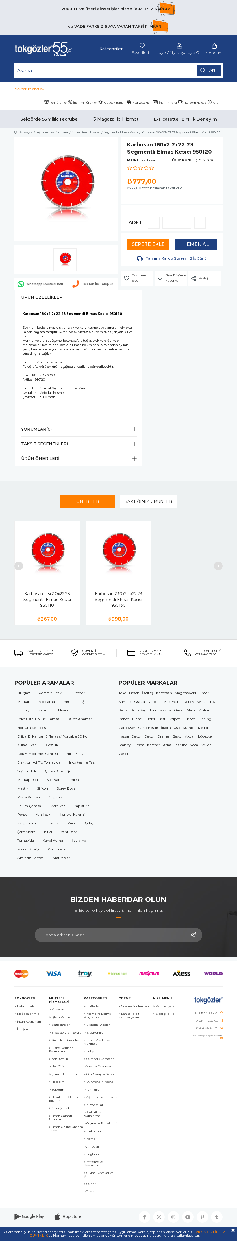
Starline (180, 745)
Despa (139, 745)
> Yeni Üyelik (58, 1059)
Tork (153, 710)
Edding (23, 710)
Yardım (218, 102)
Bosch (134, 693)
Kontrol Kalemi (72, 814)
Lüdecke (205, 736)
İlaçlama (79, 840)
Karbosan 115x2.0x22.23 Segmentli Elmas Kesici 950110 (47, 599)
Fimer (204, 693)
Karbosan (164, 693)
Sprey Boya (66, 788)
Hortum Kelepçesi (32, 727)
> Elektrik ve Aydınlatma (93, 1114)
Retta (123, 710)
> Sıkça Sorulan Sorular (66, 1032)
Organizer (57, 797)
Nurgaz (23, 693)
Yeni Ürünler (58, 102)
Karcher (153, 745)
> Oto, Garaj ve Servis (99, 1074)
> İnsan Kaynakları (27, 1021)
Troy (212, 701)
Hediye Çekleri (141, 102)
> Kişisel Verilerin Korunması (61, 1049)
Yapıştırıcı (82, 806)
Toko (122, 693)
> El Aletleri (92, 1006)
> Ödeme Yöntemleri (133, 1006)
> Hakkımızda (24, 1006)
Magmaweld (185, 693)
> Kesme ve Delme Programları (97, 1015)
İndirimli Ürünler (85, 102)
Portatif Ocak (50, 693)
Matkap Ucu (27, 779)
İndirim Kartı (168, 102)
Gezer (179, 710)
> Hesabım (57, 1082)
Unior (150, 719)
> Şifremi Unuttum (63, 1074)
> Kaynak (90, 1139)
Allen (75, 779)
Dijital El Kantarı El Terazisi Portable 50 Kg (52, 736)
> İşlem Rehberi (60, 1017)
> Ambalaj (91, 1146)
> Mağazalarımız (26, 1014)
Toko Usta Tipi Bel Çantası (38, 719)
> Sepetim (56, 1089)
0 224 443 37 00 (207, 1021)
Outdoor (77, 693)
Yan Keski (43, 814)
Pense (22, 814)
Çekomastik (148, 727)
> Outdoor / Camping (99, 1059)
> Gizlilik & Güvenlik (64, 1040)
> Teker (89, 1191)
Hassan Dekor (129, 736)
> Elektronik (92, 1131)
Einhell (137, 719)
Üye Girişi (166, 52)
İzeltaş (147, 693)
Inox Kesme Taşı (82, 762)
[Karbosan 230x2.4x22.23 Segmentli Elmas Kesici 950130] (118, 554)
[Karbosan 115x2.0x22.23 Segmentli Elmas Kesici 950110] (47, 554)
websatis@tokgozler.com (207, 1035)
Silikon (42, 788)
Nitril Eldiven (77, 753)
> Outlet (90, 1184)
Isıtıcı (48, 832)
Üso (177, 727)
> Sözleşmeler (59, 1025)
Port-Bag (139, 710)
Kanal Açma (52, 840)
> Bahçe (89, 1051)
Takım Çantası (29, 806)
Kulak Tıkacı (27, 745)
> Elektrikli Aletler (97, 1025)
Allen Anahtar (80, 719)
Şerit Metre (26, 832)
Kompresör (57, 849)
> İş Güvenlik (93, 1032)
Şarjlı (86, 701)
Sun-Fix (124, 701)
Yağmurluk (26, 771)
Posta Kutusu (28, 797)
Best (162, 719)
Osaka (139, 701)
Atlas (167, 745)
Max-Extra (172, 701)
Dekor (149, 736)
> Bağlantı (91, 1154)
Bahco (123, 719)
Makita (165, 710)
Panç (71, 823)
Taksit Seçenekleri (44, 443)
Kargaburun (27, 823)
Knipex (174, 719)
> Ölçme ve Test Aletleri (100, 1123)
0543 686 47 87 (206, 1028)
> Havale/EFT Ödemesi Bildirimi (65, 1098)
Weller (123, 753)
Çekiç (89, 823)
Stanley (124, 745)
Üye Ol (194, 52)
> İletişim (21, 1029)
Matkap (23, 701)
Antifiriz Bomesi (30, 858)
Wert (201, 701)
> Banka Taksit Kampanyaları (128, 1015)
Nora (194, 745)
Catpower (126, 727)
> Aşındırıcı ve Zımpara (100, 1097)
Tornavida (25, 840)
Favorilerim (142, 52)
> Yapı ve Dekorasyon (99, 1066)
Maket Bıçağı (28, 849)
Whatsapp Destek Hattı (44, 284)
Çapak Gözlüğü (58, 771)
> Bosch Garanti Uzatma (60, 1117)
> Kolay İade (57, 1009)
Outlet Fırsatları (114, 102)
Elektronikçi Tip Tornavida (38, 762)
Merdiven (58, 806)
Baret (42, 710)
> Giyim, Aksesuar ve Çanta (98, 1174)
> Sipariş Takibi (60, 1108)
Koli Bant (54, 779)
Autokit (205, 710)
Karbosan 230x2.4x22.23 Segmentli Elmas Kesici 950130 (118, 599)
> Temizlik (91, 1089)
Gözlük (52, 745)
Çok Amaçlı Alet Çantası (37, 753)
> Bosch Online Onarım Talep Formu (66, 1128)
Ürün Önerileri (40, 458)
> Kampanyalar (164, 1006)
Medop (203, 727)
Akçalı (190, 736)
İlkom (166, 727)
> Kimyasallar (93, 1105)
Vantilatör (69, 832)
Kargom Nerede (195, 102)
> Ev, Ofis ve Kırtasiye (99, 1082)
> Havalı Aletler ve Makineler (97, 1041)
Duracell (190, 719)
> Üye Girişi (57, 1066)
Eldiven (62, 710)
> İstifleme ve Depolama (93, 1163)
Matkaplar (61, 858)
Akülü (69, 701)
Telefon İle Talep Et (97, 284)
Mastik (22, 788)
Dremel (163, 736)
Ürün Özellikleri (42, 297)
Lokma (53, 823)
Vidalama (47, 701)
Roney (189, 701)
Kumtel (189, 727)
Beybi (177, 736)
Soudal (206, 745)
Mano (191, 710)
